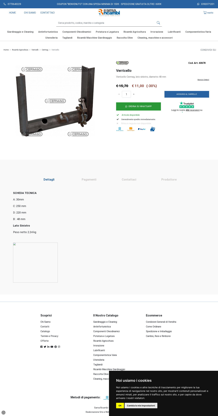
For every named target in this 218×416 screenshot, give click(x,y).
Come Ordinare (153, 326)
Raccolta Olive (101, 374)
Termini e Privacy (49, 336)
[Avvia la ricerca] (158, 23)
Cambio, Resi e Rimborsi (158, 336)
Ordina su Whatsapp (140, 106)
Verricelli (35, 50)
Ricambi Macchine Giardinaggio (109, 369)
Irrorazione (98, 345)
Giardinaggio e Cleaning (105, 321)
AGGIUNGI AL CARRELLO (186, 94)
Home (6, 50)
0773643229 (14, 4)
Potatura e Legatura (103, 336)
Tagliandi (97, 364)
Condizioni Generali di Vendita (161, 321)
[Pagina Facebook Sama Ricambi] (41, 346)
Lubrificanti (99, 350)
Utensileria (98, 359)
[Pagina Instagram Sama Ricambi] (59, 346)
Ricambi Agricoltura (20, 50)
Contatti (44, 326)
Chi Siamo (45, 321)
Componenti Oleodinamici (106, 331)
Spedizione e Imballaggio (159, 331)
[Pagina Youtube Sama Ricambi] (52, 346)
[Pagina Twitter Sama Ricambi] (45, 346)
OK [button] (120, 405)
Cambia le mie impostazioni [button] (141, 405)
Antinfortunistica (102, 326)
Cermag (45, 50)
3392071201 (207, 4)
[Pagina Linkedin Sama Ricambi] (48, 346)
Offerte (44, 340)
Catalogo (45, 331)
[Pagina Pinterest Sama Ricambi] (55, 346)
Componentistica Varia (105, 355)
